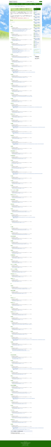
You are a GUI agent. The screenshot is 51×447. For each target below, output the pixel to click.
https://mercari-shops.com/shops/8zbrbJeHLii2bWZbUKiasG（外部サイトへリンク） (21, 57)
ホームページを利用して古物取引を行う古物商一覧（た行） (37, 31)
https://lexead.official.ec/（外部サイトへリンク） (17, 163)
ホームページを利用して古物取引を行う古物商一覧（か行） (37, 20)
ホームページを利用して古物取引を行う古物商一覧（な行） (37, 25)
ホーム (11, 6)
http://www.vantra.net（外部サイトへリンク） (17, 281)
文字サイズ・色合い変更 (30, 1)
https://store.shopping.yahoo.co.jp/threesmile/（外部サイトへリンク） (19, 349)
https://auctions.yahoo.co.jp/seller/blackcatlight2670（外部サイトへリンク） (20, 30)
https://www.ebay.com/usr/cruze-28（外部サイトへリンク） (18, 188)
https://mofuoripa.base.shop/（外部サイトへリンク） (18, 66)
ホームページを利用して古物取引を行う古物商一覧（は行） (37, 14)
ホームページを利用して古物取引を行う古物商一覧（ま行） (37, 23)
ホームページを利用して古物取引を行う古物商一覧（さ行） (37, 28)
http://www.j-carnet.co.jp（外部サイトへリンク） (17, 267)
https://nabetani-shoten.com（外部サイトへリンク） (18, 202)
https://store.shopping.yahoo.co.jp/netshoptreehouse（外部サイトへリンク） (20, 334)
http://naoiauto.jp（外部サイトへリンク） (17, 40)
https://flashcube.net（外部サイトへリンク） (17, 253)
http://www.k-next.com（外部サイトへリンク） (17, 305)
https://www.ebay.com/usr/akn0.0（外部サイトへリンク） (18, 383)
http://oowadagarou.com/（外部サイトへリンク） (17, 91)
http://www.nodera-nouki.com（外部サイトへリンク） (18, 388)
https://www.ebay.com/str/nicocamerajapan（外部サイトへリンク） (19, 45)
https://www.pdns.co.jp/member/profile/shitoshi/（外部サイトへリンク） (20, 293)
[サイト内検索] (33, 1)
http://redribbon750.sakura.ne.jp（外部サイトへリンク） (18, 329)
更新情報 (36, 45)
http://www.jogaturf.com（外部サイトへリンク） (17, 262)
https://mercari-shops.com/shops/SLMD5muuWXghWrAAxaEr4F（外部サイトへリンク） (21, 234)
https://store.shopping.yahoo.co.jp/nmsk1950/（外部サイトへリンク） (19, 158)
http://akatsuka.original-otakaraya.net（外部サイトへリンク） (19, 222)
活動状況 (36, 12)
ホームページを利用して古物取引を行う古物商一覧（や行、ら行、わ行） (37, 39)
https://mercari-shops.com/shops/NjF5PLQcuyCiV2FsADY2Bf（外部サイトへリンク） (21, 350)
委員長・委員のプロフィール (37, 36)
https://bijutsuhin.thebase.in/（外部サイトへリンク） (18, 112)
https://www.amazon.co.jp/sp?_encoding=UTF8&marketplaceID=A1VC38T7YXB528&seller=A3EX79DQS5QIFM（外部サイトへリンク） (22, 133)
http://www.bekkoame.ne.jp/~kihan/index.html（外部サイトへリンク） (19, 422)
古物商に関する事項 (37, 42)
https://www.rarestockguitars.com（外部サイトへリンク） (18, 363)
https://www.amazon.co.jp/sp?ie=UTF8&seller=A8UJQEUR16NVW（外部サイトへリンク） (22, 29)
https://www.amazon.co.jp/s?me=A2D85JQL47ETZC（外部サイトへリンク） (20, 77)
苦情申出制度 (36, 33)
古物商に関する (35, 4)
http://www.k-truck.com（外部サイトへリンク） (17, 138)
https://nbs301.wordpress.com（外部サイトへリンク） (18, 183)
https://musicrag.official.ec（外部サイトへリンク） (18, 51)
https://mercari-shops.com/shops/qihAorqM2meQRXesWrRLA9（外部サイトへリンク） (21, 429)
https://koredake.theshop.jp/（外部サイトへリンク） (18, 408)
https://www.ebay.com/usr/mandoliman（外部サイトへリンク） (19, 248)
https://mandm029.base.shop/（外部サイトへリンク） (18, 319)
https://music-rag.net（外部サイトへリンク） (17, 52)
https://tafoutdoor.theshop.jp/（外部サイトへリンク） (17, 101)
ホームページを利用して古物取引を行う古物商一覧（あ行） (37, 17)
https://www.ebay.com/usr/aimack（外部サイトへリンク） (18, 197)
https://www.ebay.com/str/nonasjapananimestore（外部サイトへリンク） (20, 403)
